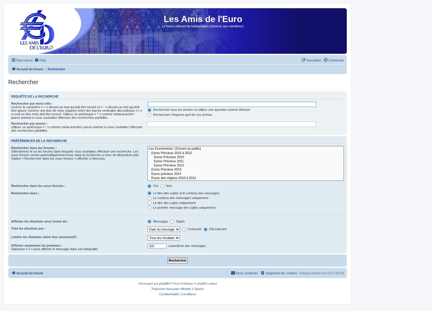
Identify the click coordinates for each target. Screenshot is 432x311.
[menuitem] (40, 60)
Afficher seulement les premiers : (36, 245)
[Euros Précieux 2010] (245, 157)
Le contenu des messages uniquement (180, 198)
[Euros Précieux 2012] (245, 165)
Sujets (180, 221)
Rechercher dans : (25, 193)
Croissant (194, 229)
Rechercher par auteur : (29, 123)
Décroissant (217, 229)
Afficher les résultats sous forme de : (39, 221)
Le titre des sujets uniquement (174, 203)
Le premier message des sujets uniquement (183, 207)
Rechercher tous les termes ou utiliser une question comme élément (201, 109)
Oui (155, 186)
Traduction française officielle (171, 288)
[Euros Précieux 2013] (245, 170)
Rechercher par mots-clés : (32, 103)
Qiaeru (199, 288)
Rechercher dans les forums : (34, 148)
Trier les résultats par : (28, 228)
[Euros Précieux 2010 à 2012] (245, 153)
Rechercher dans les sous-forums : (38, 186)
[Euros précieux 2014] (245, 174)
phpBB (164, 283)
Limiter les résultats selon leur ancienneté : (44, 237)
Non (168, 186)
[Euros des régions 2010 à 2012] (245, 178)
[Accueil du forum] (35, 32)
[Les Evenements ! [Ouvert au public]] (245, 149)
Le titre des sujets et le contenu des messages (186, 193)
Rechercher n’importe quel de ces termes (182, 114)
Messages (160, 221)
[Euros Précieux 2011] (245, 161)
